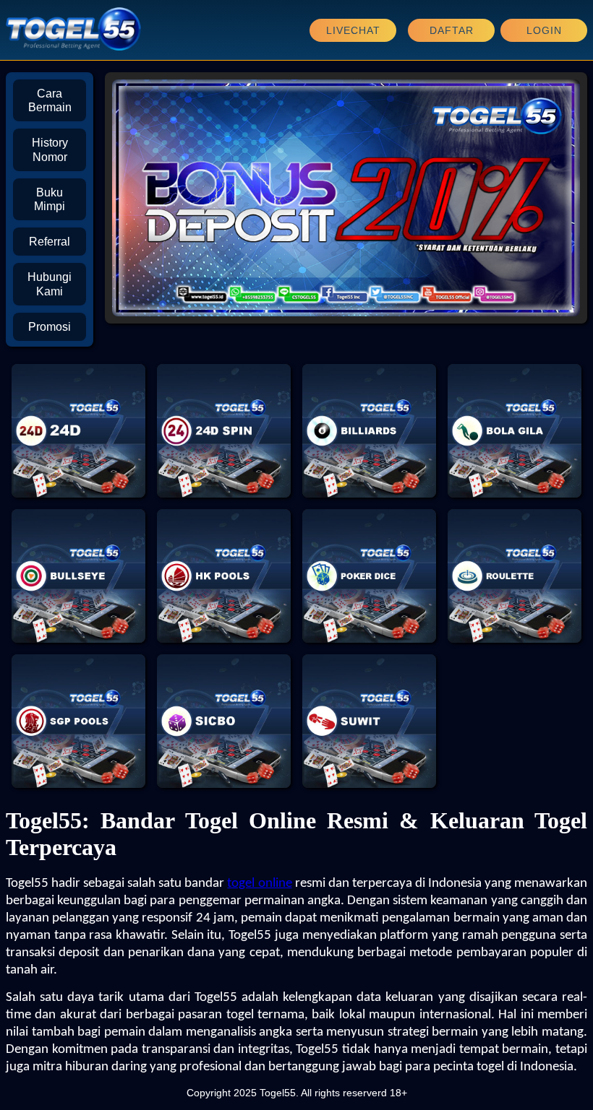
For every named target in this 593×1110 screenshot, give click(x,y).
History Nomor (50, 149)
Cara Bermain (50, 100)
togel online (259, 883)
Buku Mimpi (49, 199)
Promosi (49, 327)
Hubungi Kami (49, 284)
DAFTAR (452, 30)
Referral (49, 241)
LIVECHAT (353, 30)
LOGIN (544, 30)
